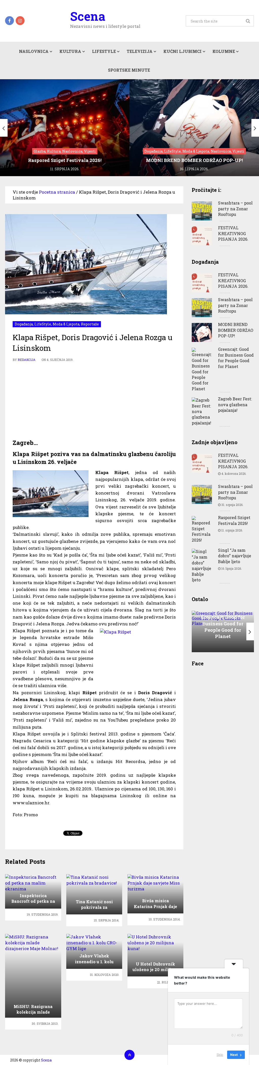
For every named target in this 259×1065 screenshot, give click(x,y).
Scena (87, 16)
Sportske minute (129, 70)
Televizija (140, 51)
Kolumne (223, 51)
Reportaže (90, 324)
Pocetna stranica (57, 192)
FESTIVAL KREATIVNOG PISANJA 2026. (233, 233)
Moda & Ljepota (66, 324)
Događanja (24, 324)
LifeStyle (104, 51)
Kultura (70, 51)
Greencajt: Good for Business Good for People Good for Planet (236, 357)
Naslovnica (34, 51)
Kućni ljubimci (182, 51)
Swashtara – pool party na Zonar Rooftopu (235, 208)
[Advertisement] (94, 400)
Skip (220, 1055)
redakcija (26, 360)
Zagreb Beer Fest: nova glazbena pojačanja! (235, 404)
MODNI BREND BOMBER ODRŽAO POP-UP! (235, 330)
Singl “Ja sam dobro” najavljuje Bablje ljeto (234, 555)
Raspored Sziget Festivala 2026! (234, 520)
